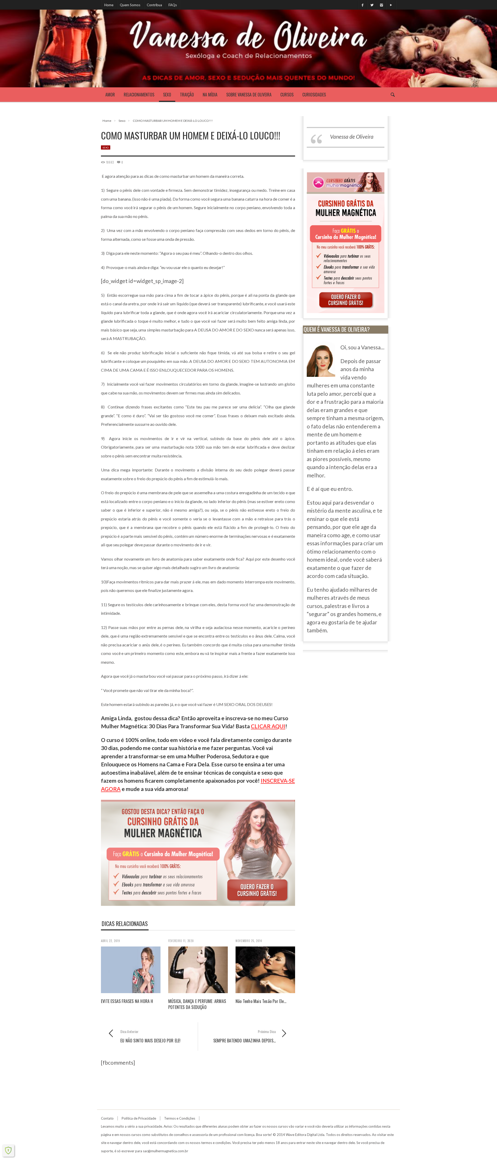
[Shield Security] (8, 1150)
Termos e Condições (179, 1118)
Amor (110, 94)
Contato (107, 1118)
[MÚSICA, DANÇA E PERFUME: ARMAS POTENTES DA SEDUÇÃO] (198, 969)
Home (108, 5)
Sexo (167, 94)
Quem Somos (130, 5)
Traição (187, 94)
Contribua (154, 5)
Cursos (287, 94)
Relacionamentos (139, 94)
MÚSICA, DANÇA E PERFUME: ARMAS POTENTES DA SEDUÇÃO (197, 1004)
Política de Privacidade (139, 1118)
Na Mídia (210, 94)
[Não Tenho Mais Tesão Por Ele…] (265, 969)
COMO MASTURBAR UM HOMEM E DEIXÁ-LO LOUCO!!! (173, 121)
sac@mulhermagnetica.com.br (165, 1151)
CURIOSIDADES (314, 94)
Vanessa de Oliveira (352, 136)
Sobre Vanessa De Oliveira (249, 94)
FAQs (173, 5)
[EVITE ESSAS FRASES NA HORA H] (130, 969)
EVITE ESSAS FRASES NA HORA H (127, 1001)
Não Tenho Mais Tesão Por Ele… (261, 1001)
